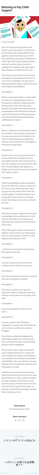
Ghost (36, 473)
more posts (16, 409)
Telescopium (19, 406)
